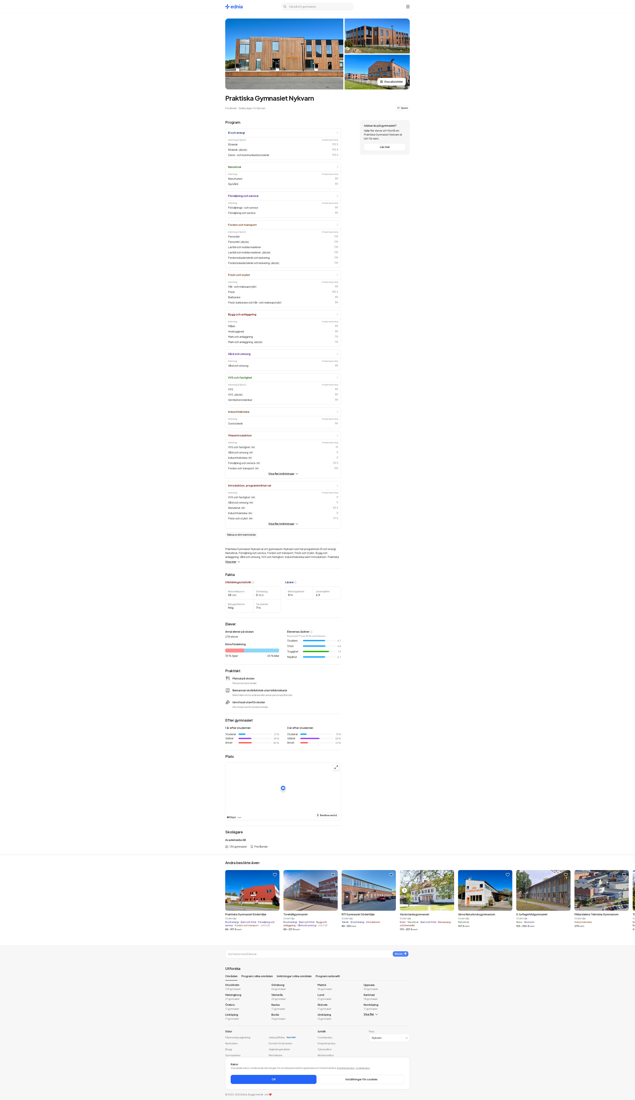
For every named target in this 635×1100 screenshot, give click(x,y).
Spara (404, 107)
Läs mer (385, 147)
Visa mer (230, 561)
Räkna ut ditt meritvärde (241, 534)
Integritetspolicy (346, 1067)
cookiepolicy (363, 1067)
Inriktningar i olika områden (294, 976)
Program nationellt (328, 976)
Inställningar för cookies (361, 1079)
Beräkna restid (328, 815)
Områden (231, 976)
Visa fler (369, 1014)
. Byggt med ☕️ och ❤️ (259, 1094)
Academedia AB (235, 840)
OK (274, 1079)
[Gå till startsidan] (234, 6)
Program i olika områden (257, 976)
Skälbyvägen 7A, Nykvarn (252, 108)
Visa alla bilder (393, 81)
